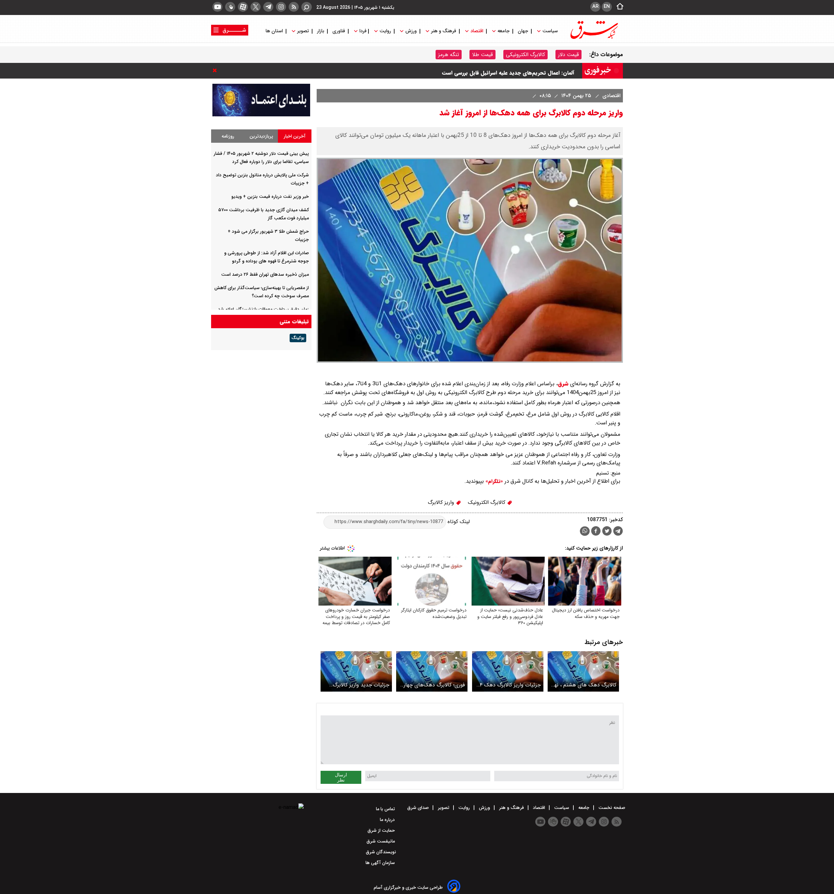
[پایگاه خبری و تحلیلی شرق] (593, 38)
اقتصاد (476, 31)
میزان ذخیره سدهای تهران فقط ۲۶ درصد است (265, 274)
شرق (563, 383)
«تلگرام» (493, 481)
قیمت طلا (482, 55)
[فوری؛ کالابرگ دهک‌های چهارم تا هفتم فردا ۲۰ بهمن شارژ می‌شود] (431, 671)
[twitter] (256, 7)
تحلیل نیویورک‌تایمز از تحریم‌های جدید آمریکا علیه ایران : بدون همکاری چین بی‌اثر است (475, 70)
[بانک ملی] (261, 115)
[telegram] (268, 7)
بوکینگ (298, 338)
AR (595, 6)
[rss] (294, 7)
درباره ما (388, 819)
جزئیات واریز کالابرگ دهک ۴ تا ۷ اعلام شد (510, 685)
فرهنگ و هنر (443, 31)
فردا (362, 31)
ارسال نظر (341, 777)
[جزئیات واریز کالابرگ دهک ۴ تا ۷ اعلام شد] (507, 671)
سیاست (550, 31)
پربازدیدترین (261, 136)
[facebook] (596, 531)
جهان (522, 31)
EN (607, 6)
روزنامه (228, 136)
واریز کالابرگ (442, 502)
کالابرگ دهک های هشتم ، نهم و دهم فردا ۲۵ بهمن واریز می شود (584, 685)
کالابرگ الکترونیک (487, 502)
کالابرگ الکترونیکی (525, 55)
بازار (320, 31)
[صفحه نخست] (618, 7)
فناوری (338, 31)
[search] (306, 7)
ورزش (411, 31)
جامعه (503, 31)
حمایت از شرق (381, 830)
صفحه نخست (611, 807)
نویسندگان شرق (381, 852)
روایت (385, 31)
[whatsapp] (585, 531)
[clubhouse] (230, 7)
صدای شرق (418, 807)
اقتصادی (610, 96)
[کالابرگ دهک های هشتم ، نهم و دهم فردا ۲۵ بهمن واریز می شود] (583, 671)
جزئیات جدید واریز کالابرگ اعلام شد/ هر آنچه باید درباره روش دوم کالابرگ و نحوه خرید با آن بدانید (356, 685)
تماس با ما (386, 809)
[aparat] (243, 7)
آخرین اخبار (295, 136)
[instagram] (281, 7)
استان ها (275, 31)
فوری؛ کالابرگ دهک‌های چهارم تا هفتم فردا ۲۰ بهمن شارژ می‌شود (433, 685)
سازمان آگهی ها (381, 862)
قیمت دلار (568, 55)
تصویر (303, 31)
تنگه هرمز (448, 55)
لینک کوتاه (458, 522)
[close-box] (216, 70)
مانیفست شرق (381, 841)
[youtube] (217, 7)
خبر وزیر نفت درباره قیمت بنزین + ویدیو (270, 196)
